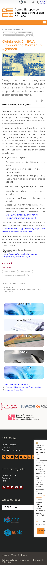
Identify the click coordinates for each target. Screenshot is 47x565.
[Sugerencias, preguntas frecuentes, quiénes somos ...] (25, 2)
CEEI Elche (9, 438)
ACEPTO (42, 531)
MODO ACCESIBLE (21, 2)
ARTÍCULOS (24, 304)
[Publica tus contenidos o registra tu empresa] (29, 2)
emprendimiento (24, 33)
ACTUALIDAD (24, 367)
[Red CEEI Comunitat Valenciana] (23, 419)
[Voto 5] (11, 263)
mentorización (9, 33)
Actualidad (6, 29)
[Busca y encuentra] (33, 2)
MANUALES (24, 320)
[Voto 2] (5, 263)
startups (29, 36)
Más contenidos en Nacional (16, 384)
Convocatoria (17, 29)
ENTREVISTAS (24, 335)
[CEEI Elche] (23, 19)
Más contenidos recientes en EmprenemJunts (23, 387)
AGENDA (24, 351)
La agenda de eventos (13, 390)
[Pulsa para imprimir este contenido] (42, 101)
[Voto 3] (7, 263)
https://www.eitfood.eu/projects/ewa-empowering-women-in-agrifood (20, 255)
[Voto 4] (9, 263)
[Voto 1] (3, 263)
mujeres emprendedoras (13, 36)
